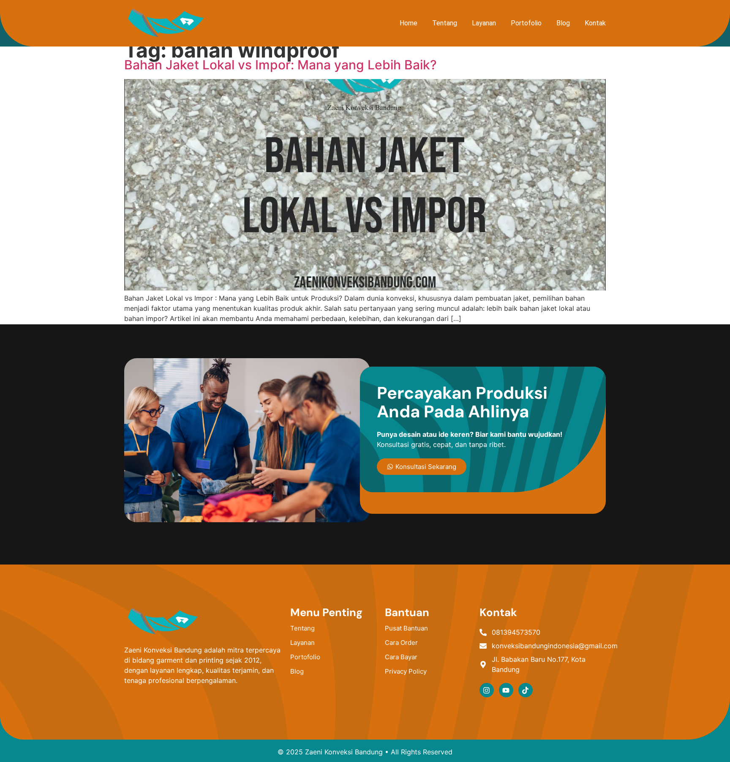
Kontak (595, 23)
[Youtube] (506, 690)
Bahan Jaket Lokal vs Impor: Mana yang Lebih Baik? (280, 64)
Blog (563, 23)
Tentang (444, 23)
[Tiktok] (525, 690)
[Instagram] (486, 690)
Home (408, 23)
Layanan (484, 23)
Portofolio (526, 23)
